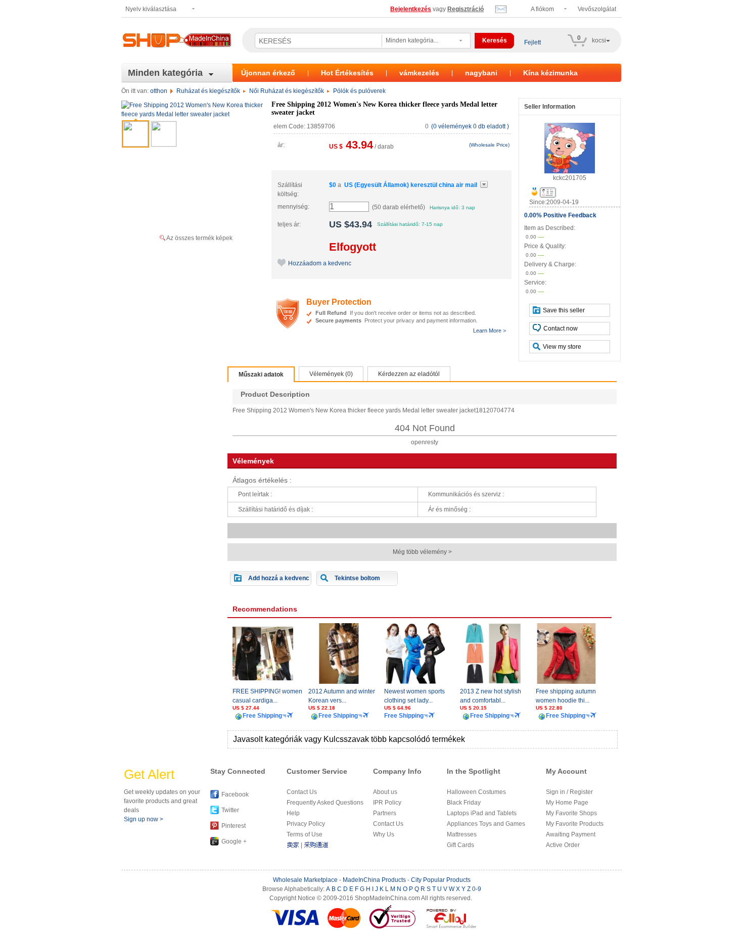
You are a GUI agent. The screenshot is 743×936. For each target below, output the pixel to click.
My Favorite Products (574, 823)
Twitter (230, 810)
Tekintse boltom (357, 578)
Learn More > (489, 330)
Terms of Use (304, 834)
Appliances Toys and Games (486, 823)
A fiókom (542, 9)
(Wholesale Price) (489, 145)
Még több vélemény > (422, 551)
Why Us (383, 834)
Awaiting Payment (570, 834)
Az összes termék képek (199, 238)
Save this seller (564, 310)
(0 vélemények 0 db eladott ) (470, 126)
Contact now (560, 328)
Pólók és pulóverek (359, 91)
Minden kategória (165, 73)
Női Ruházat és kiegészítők (286, 91)
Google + (234, 841)
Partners (384, 813)
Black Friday (464, 802)
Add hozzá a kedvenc (278, 578)
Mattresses (462, 834)
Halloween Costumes (476, 791)
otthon (158, 91)
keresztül (410, 185)
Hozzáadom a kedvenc (319, 263)
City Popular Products (441, 879)
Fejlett (532, 42)
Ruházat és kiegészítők (208, 91)
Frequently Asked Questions (325, 802)
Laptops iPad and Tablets (482, 813)
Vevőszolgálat (597, 9)
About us (385, 791)
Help (293, 813)
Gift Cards (460, 845)
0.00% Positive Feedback (560, 215)
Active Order (563, 845)
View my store (562, 346)
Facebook (235, 794)
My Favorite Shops (571, 813)
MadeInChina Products (374, 879)
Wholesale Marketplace (305, 879)
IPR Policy (387, 802)
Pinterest (233, 825)
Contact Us (302, 791)
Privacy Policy (306, 823)
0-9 (476, 889)
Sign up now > (143, 819)
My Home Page (567, 802)
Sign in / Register (569, 791)
